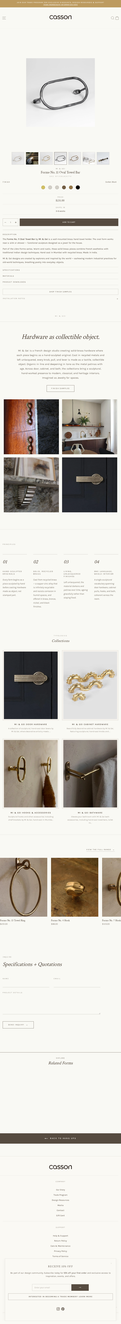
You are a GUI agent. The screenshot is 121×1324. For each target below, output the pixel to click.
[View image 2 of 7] (32, 158)
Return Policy (60, 1241)
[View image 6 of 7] (89, 158)
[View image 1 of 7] (18, 158)
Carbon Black (78, 187)
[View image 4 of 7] (60, 158)
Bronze (64, 187)
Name (6, 979)
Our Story (60, 1190)
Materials (8, 276)
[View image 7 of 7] (103, 158)
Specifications (11, 270)
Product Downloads (14, 282)
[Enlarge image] (31, 426)
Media (60, 1205)
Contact (60, 1210)
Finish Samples (60, 388)
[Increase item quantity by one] (15, 222)
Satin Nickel (50, 187)
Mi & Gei (60, 169)
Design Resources (60, 1200)
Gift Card (60, 1215)
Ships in (60, 207)
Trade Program (60, 1195)
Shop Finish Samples (60, 292)
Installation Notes (14, 298)
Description (10, 234)
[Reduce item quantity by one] (5, 222)
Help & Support (60, 1236)
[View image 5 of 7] (74, 158)
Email (57, 979)
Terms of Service (60, 1256)
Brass (43, 187)
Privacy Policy (60, 1251)
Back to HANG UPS (62, 1138)
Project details (13, 993)
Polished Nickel (57, 187)
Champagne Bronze (71, 187)
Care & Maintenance (60, 1246)
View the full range (100, 850)
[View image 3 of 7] (46, 158)
